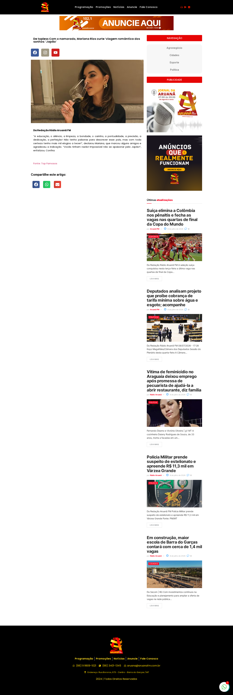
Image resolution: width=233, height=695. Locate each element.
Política (174, 69)
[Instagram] (45, 53)
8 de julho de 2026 (175, 229)
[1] (224, 688)
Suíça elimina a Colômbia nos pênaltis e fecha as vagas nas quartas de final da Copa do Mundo (172, 217)
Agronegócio (174, 47)
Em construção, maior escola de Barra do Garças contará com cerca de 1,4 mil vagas (174, 544)
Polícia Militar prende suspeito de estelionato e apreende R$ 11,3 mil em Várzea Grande (171, 464)
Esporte (174, 62)
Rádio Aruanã (156, 395)
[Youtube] (55, 53)
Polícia (153, 402)
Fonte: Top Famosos (45, 163)
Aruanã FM (154, 229)
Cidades (174, 55)
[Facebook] (35, 53)
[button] (36, 184)
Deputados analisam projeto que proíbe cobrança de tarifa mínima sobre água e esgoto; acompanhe (174, 298)
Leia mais (154, 279)
